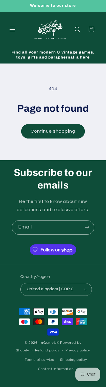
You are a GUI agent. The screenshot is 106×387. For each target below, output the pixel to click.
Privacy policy (77, 350)
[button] (12, 29)
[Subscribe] (87, 227)
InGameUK (49, 342)
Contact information (56, 369)
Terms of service (39, 359)
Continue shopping (53, 131)
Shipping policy (73, 359)
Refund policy (47, 350)
